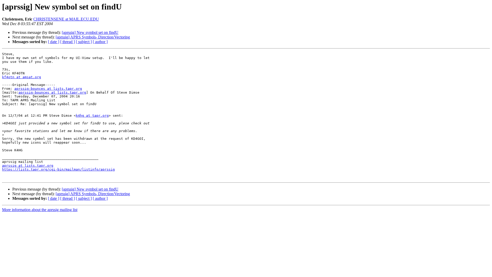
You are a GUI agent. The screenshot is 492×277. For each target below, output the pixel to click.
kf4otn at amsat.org (21, 77)
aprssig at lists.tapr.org (27, 165)
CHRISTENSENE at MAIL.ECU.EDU (66, 19)
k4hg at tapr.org (92, 115)
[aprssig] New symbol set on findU (90, 32)
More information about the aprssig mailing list (39, 209)
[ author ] (100, 41)
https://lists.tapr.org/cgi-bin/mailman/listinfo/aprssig (58, 169)
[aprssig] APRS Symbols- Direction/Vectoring (93, 37)
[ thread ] (67, 41)
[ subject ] (84, 41)
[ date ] (53, 41)
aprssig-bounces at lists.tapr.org (48, 89)
